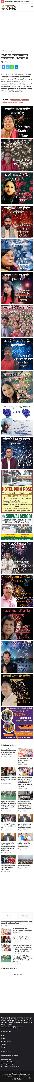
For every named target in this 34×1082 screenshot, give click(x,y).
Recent (9, 916)
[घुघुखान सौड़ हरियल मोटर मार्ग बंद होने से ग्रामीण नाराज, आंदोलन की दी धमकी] (8, 771)
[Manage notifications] (29, 1077)
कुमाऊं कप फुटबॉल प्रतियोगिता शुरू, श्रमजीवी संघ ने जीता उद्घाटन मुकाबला (8, 867)
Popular (24, 916)
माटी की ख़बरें (19, 1073)
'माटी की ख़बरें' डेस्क (8, 62)
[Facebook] (3, 67)
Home (4, 51)
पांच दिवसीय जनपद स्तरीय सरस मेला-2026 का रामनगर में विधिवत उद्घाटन (25, 760)
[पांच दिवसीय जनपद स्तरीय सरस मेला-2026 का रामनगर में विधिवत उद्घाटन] (25, 752)
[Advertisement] (17, 30)
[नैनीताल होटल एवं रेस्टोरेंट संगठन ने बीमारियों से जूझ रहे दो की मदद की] (8, 818)
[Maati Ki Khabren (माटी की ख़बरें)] (8, 7)
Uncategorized (11, 51)
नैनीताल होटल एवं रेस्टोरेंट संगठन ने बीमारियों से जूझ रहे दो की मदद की (8, 825)
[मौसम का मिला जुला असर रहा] (25, 859)
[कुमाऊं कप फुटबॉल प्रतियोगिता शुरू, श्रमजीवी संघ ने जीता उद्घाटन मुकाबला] (8, 859)
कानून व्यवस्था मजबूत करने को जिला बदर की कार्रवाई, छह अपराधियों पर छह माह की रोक (24, 825)
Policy (3, 1047)
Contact (3, 1044)
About (3, 1038)
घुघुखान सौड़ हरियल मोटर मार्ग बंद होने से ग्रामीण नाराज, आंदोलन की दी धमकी (8, 779)
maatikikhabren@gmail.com (12, 1027)
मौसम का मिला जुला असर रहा (24, 865)
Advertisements (6, 1041)
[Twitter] (8, 67)
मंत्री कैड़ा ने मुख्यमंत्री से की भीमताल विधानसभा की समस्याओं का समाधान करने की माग (25, 844)
